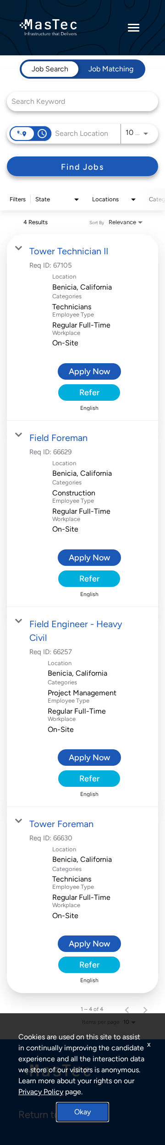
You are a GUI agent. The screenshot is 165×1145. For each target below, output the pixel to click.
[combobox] (77, 101)
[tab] (50, 69)
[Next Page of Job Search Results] (145, 1009)
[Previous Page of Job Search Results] (127, 1009)
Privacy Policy (40, 1091)
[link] (82, 327)
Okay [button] (82, 1111)
